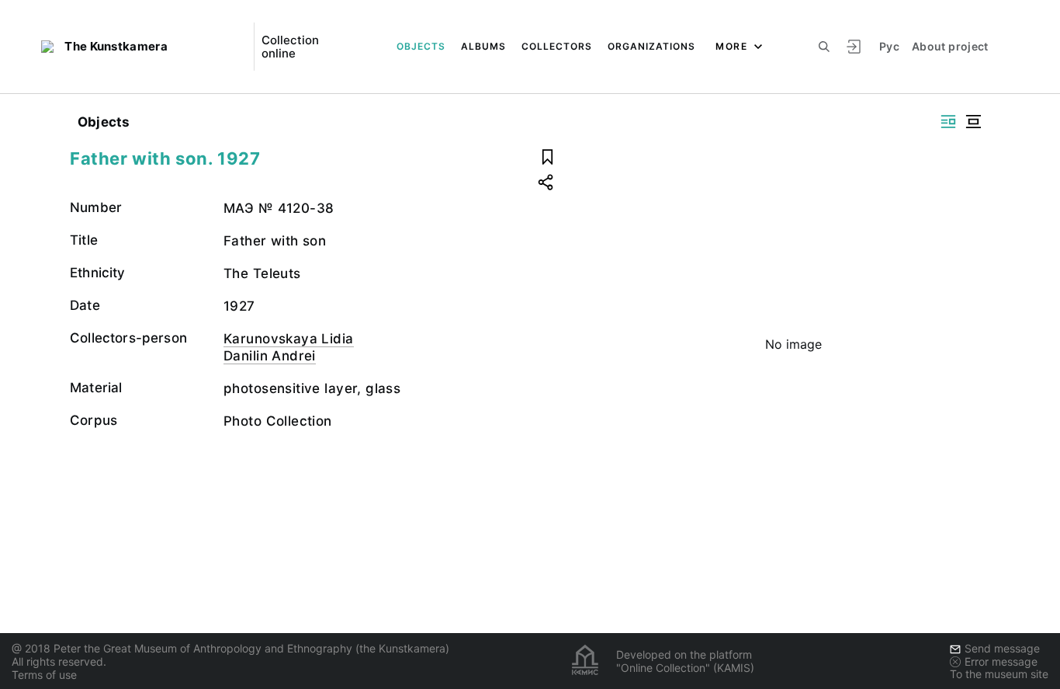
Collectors (556, 46)
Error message (1001, 661)
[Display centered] (973, 121)
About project (950, 46)
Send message (1002, 648)
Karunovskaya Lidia (288, 338)
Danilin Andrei (269, 356)
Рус (889, 46)
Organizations (651, 46)
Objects (421, 46)
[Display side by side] (948, 121)
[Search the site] (824, 47)
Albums (483, 46)
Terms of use (44, 674)
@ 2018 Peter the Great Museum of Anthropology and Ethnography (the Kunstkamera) (230, 648)
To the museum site (999, 673)
